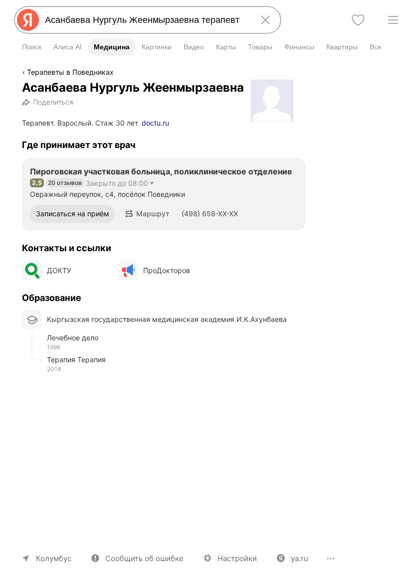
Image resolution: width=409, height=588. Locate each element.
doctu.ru (155, 123)
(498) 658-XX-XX (210, 213)
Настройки (237, 558)
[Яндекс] (28, 20)
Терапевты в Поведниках (70, 72)
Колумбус (53, 558)
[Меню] (393, 20)
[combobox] (145, 20)
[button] (147, 214)
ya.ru (299, 558)
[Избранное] (358, 20)
